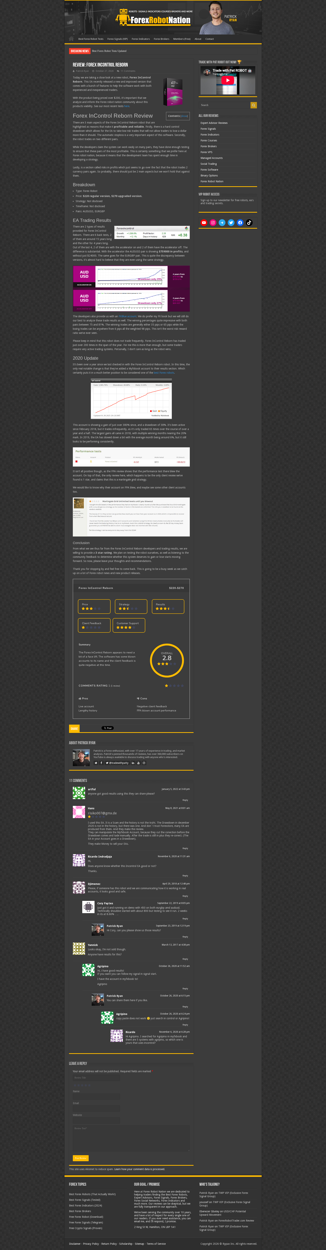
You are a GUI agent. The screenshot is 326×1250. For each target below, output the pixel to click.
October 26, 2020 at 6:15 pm (175, 995)
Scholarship (125, 1243)
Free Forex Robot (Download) (86, 1216)
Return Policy (109, 1243)
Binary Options (209, 175)
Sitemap (139, 1243)
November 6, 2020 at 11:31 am (174, 856)
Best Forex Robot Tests (90, 39)
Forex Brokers (161, 39)
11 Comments (128, 71)
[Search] (254, 105)
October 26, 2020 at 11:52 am (174, 966)
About (198, 39)
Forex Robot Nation (212, 181)
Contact (209, 39)
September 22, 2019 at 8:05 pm (173, 903)
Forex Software (209, 169)
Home (71, 38)
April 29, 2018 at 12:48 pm (176, 883)
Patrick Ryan (82, 71)
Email (76, 1103)
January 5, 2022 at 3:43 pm (176, 789)
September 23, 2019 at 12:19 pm (173, 925)
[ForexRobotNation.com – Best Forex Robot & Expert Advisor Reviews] (163, 17)
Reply (185, 800)
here (126, 106)
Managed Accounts (212, 157)
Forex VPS (206, 152)
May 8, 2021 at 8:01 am (177, 808)
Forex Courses (209, 140)
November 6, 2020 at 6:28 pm (174, 1032)
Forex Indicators (141, 39)
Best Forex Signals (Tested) (84, 1199)
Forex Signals (208, 128)
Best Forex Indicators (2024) (85, 1205)
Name (76, 1091)
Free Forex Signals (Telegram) (86, 1222)
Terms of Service (156, 1243)
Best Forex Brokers (80, 1211)
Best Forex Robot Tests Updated (109, 51)
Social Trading (209, 163)
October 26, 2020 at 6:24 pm (175, 1013)
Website (77, 1115)
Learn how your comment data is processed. (139, 1169)
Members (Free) (182, 39)
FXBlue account (127, 316)
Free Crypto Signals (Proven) (85, 1228)
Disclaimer (75, 1243)
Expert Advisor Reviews (214, 122)
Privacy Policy (91, 1243)
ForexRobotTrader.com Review (236, 1220)
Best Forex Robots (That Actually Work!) (92, 1194)
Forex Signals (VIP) (118, 39)
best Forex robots (164, 372)
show (184, 116)
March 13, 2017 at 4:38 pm (176, 944)
